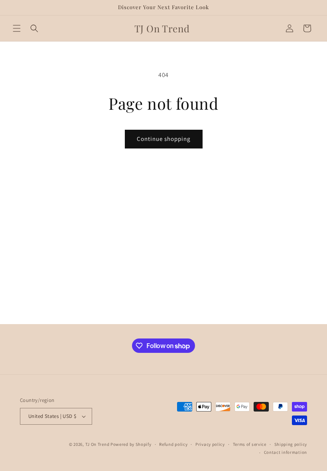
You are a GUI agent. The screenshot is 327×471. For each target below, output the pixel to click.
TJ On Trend (97, 444)
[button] (17, 28)
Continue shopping (164, 138)
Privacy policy (210, 444)
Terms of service (249, 444)
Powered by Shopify (131, 444)
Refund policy (173, 444)
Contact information (285, 452)
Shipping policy (290, 444)
